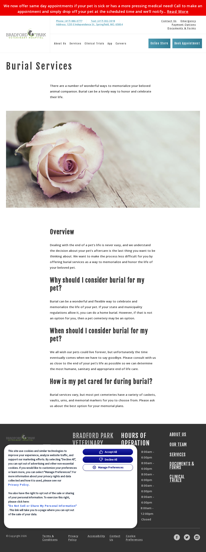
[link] (26, 33)
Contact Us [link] (169, 21)
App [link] (110, 43)
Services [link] (75, 43)
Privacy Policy (18, 484)
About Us (60, 43)
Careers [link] (121, 43)
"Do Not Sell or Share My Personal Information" (42, 506)
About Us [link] (178, 434)
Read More (178, 11)
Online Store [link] (159, 43)
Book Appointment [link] (187, 43)
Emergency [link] (188, 21)
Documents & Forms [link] (182, 28)
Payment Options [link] (184, 24)
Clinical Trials (94, 43)
